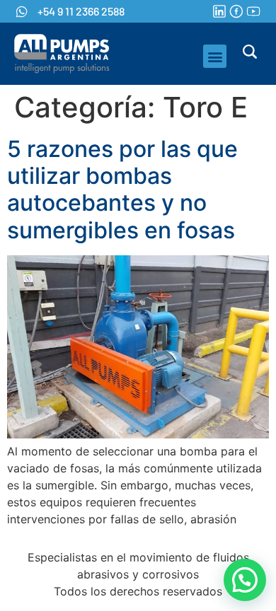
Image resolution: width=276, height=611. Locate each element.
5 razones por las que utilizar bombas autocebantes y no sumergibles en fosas (122, 189)
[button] (214, 56)
